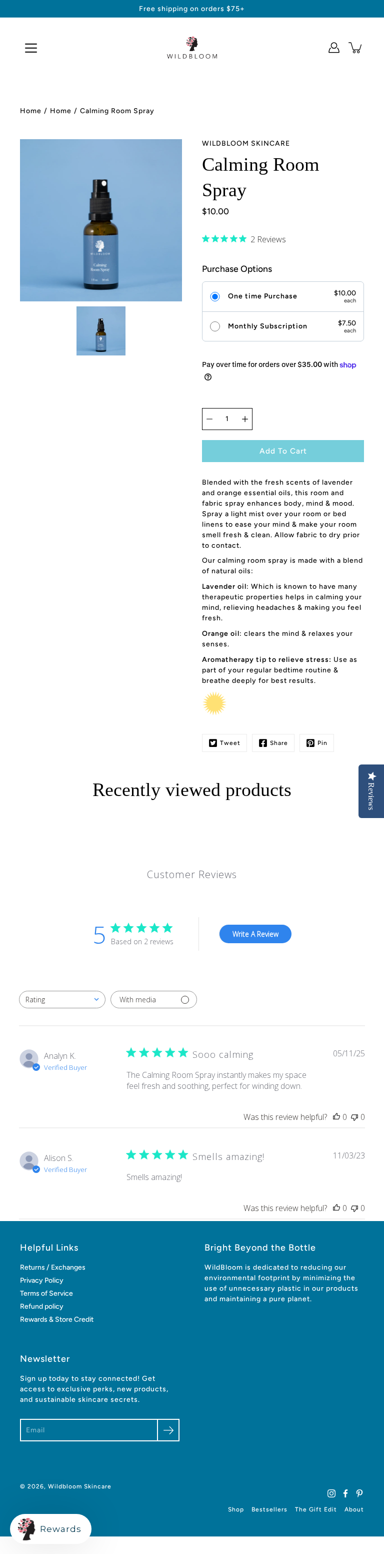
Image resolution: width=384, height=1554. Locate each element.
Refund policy (42, 1306)
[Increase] (245, 419)
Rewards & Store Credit (57, 1319)
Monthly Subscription (268, 326)
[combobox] (62, 999)
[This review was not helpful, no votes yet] (354, 1116)
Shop (236, 1509)
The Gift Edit (316, 1509)
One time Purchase (263, 296)
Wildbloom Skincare (80, 1486)
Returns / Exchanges (53, 1267)
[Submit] (168, 1430)
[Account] (334, 48)
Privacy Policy (42, 1280)
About (354, 1509)
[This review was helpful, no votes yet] (336, 1116)
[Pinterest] (359, 1493)
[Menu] (31, 48)
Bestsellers (270, 1509)
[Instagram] (331, 1493)
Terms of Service (46, 1293)
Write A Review (255, 934)
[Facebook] (345, 1493)
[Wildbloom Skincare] (192, 48)
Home (31, 111)
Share (279, 742)
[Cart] (356, 48)
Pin (323, 742)
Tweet (230, 742)
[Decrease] (209, 419)
